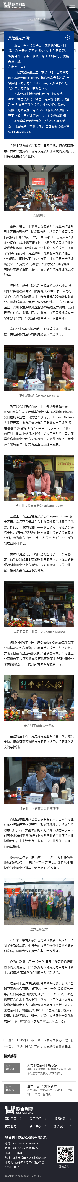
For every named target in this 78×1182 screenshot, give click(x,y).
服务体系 (60, 1118)
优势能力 (10, 1126)
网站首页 (10, 1118)
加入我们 (60, 1126)
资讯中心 (35, 1126)
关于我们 (35, 1118)
